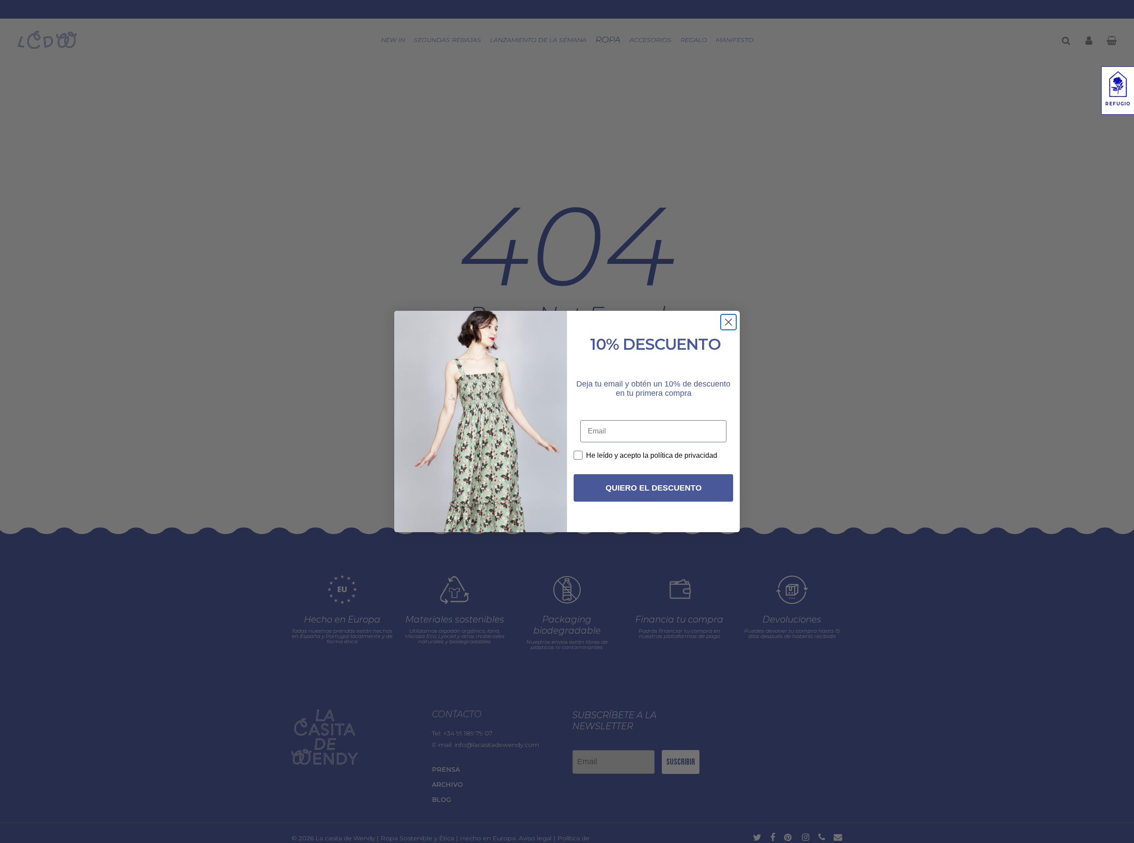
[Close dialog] (728, 322)
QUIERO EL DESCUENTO (654, 487)
